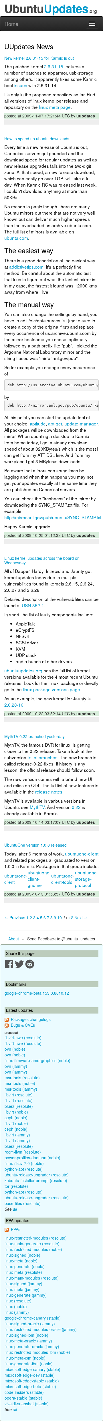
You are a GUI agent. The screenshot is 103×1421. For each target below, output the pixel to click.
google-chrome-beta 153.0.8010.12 (37, 993)
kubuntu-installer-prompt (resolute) (36, 1180)
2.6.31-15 (53, 66)
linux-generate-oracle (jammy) (32, 1346)
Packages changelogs (31, 1019)
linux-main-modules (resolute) (32, 1278)
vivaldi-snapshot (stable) (27, 1403)
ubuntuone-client (81, 853)
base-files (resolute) (23, 1203)
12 (71, 917)
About (13, 939)
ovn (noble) (15, 1049)
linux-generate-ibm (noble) (29, 1363)
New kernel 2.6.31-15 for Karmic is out (39, 58)
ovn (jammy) (16, 1066)
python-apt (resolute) (24, 1169)
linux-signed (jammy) (23, 1283)
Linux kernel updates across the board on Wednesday (42, 560)
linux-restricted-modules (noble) (33, 1249)
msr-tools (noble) (20, 1083)
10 (59, 917)
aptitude (38, 423)
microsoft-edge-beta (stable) (30, 1386)
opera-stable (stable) (23, 1398)
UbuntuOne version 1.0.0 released (35, 845)
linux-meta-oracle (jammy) (28, 1341)
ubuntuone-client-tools (62, 878)
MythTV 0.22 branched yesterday (34, 736)
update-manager (81, 423)
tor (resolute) (16, 1186)
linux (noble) (16, 1306)
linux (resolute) (18, 1301)
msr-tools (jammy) (21, 1089)
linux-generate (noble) (25, 1266)
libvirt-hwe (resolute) (23, 1037)
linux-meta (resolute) (23, 1272)
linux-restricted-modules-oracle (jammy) (41, 1329)
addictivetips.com (26, 266)
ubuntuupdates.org (23, 670)
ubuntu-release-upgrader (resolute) (37, 1175)
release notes (48, 791)
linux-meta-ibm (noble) (25, 1358)
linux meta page (55, 107)
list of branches (42, 757)
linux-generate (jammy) (26, 1295)
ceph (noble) (16, 1117)
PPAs (15, 1229)
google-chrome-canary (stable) (33, 1318)
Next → (81, 917)
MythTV (37, 807)
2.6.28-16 (13, 704)
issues (20, 85)
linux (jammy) (17, 1312)
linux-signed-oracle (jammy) (30, 1323)
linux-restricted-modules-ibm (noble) (37, 1352)
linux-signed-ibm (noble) (26, 1335)
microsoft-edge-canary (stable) (32, 1369)
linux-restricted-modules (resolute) (36, 1238)
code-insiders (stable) (24, 1392)
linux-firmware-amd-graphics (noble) (37, 1060)
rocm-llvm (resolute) (23, 1152)
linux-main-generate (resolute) (32, 1243)
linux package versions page (51, 689)
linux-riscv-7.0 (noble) (24, 1163)
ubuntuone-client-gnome (39, 878)
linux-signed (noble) (22, 1255)
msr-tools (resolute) (22, 1077)
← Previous (14, 917)
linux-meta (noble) (21, 1261)
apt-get (55, 423)
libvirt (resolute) (19, 1095)
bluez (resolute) (19, 1106)
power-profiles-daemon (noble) (32, 1157)
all (15, 1209)
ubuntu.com (16, 238)
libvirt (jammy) (17, 1135)
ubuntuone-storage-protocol (86, 878)
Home (11, 23)
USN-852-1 (33, 605)
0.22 (76, 807)
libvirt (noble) (16, 1112)
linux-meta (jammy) (22, 1289)
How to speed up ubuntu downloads (36, 138)
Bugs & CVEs (23, 1025)
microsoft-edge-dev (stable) (30, 1375)
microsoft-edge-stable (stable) (32, 1381)
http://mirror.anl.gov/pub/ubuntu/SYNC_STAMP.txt (52, 517)
